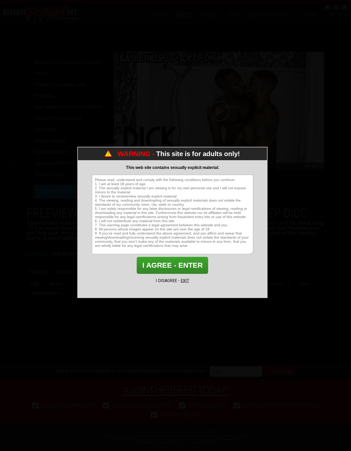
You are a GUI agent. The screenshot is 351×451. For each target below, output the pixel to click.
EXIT (185, 280)
